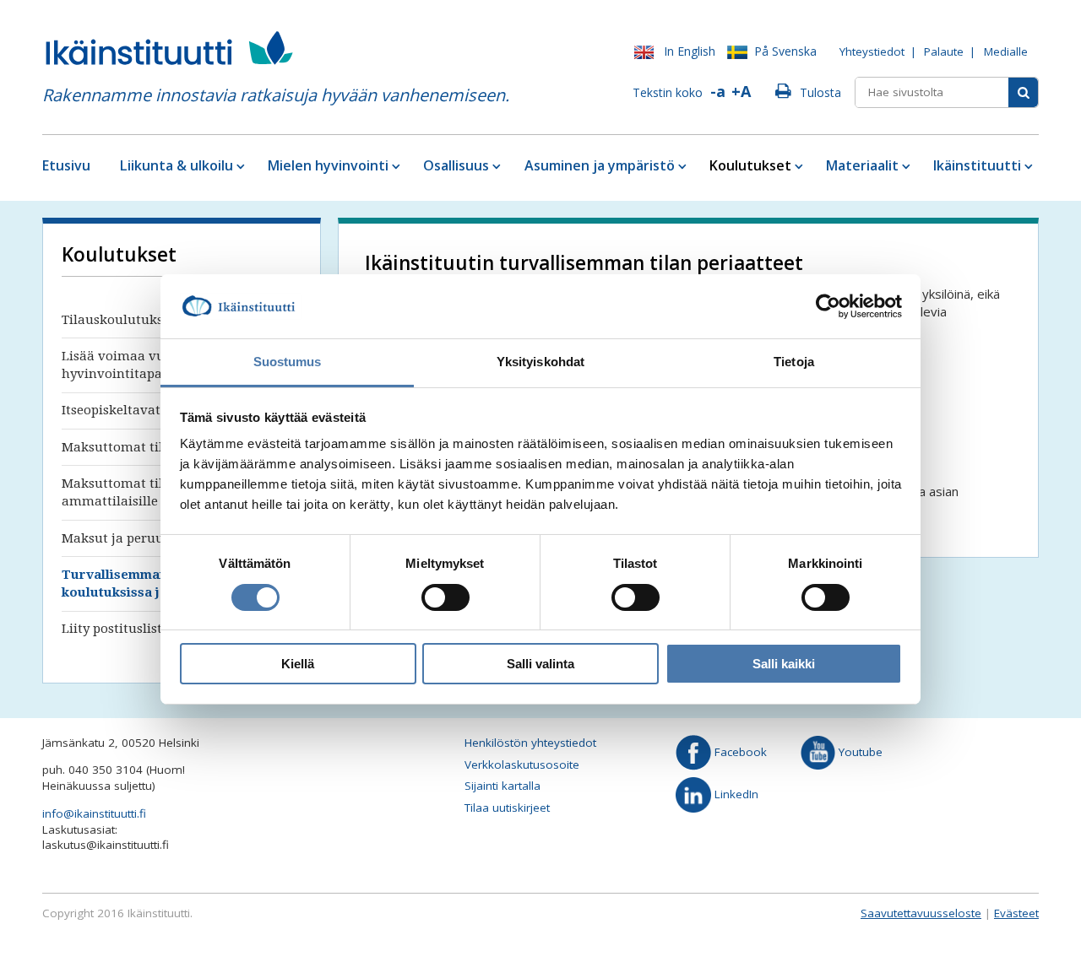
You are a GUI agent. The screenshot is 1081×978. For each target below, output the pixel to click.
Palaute (944, 51)
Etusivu (66, 165)
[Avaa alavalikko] (239, 166)
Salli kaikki (783, 664)
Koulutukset (750, 165)
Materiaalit (862, 165)
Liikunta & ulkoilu (176, 165)
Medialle (1006, 51)
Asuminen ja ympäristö (599, 165)
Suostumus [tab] (287, 361)
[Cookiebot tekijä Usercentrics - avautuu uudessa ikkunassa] (828, 306)
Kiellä (297, 664)
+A (741, 91)
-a (717, 91)
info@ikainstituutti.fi (94, 813)
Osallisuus (456, 165)
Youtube (859, 751)
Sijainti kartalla (502, 785)
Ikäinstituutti (977, 165)
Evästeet (1016, 913)
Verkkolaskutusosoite (521, 764)
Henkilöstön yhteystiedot (530, 742)
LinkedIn (734, 793)
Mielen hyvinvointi (328, 165)
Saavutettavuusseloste (921, 913)
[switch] (445, 597)
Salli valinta (540, 664)
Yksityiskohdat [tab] (540, 361)
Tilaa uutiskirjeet (507, 807)
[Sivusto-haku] (1023, 92)
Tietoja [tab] (794, 361)
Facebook (739, 751)
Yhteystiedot (871, 51)
